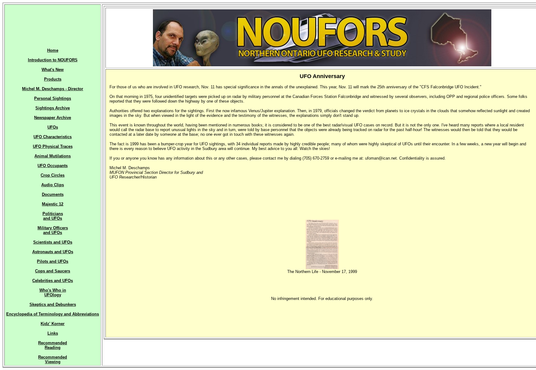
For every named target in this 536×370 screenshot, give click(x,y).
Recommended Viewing (52, 359)
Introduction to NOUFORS (53, 60)
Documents (53, 194)
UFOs (52, 127)
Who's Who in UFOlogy (52, 292)
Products (52, 79)
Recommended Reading (52, 345)
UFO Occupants (53, 165)
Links (52, 333)
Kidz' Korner (53, 323)
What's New (53, 69)
